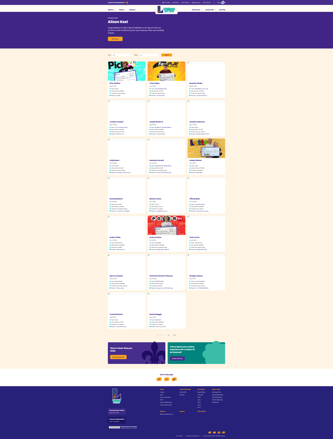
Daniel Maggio (155, 314)
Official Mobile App (217, 399)
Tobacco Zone (120, 288)
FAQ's (161, 399)
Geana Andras (155, 237)
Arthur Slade (115, 237)
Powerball (158, 243)
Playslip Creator (196, 2)
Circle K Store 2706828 (123, 211)
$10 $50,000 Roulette (161, 89)
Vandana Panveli (156, 160)
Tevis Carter (194, 237)
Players (121, 10)
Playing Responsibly (217, 394)
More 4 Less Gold (161, 326)
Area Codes (118, 204)
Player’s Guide (216, 389)
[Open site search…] (214, 2)
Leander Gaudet (116, 122)
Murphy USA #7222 (201, 249)
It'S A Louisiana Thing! (121, 127)
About (162, 389)
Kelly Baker (114, 160)
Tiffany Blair (194, 199)
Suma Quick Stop (121, 326)
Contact (162, 392)
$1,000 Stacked (159, 281)
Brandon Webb (195, 83)
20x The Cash (118, 243)
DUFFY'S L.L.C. (121, 134)
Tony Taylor (154, 83)
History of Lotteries (165, 397)
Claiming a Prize (216, 392)
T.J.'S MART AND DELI (202, 288)
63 (168, 335)
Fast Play (222, 10)
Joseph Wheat (195, 160)
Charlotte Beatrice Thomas (161, 276)
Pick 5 (199, 402)
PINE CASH (199, 172)
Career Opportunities (166, 405)
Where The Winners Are (166, 414)
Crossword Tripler (200, 204)
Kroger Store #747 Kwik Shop (164, 288)
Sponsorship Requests (166, 402)
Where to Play (166, 2)
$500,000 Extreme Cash (201, 89)
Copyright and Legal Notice (192, 435)
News (161, 394)
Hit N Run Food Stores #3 (124, 172)
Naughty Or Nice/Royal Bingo (163, 127)
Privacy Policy (179, 435)
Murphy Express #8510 (162, 249)
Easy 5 (199, 397)
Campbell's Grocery (161, 211)
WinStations (215, 402)
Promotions (175, 2)
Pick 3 (117, 166)
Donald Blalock (116, 199)
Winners (111, 10)
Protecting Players (217, 397)
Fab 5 (116, 320)
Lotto (196, 166)
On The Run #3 (160, 95)
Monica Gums (155, 199)
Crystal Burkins (116, 314)
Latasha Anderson (197, 122)
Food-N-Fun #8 (160, 134)
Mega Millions (201, 392)
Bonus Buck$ (118, 281)
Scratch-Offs (209, 10)
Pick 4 (117, 89)
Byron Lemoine (116, 276)
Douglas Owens (196, 276)
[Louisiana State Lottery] (166, 10)
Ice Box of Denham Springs (163, 172)
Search (167, 55)
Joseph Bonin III (156, 122)
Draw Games (196, 10)
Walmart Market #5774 (202, 134)
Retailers (132, 10)
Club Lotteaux (207, 2)
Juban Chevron (121, 249)
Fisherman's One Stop (202, 211)
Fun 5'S (157, 204)
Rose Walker (115, 83)
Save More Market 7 (201, 95)
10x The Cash (198, 243)
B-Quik (118, 95)
